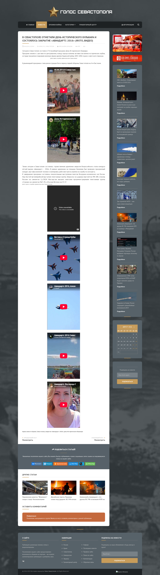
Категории (69, 25)
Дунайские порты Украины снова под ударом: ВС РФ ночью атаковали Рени (63, 499)
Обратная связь (88, 562)
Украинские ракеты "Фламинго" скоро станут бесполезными (34, 498)
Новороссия (68, 555)
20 (127, 345)
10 (118, 341)
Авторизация (128, 25)
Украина (66, 559)
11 (121, 341)
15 (133, 341)
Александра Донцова (65, 46)
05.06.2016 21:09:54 (28, 46)
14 (130, 341)
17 (118, 345)
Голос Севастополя (50, 571)
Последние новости (90, 548)
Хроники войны (55, 25)
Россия (66, 545)
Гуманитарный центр (87, 25)
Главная (31, 25)
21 (130, 345)
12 (124, 341)
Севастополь (50, 46)
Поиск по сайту (88, 555)
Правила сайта (88, 552)
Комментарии (87, 559)
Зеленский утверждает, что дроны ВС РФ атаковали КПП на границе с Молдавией (92, 499)
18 (121, 345)
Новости (41, 25)
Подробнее (121, 86)
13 (127, 341)
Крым (65, 548)
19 (124, 345)
